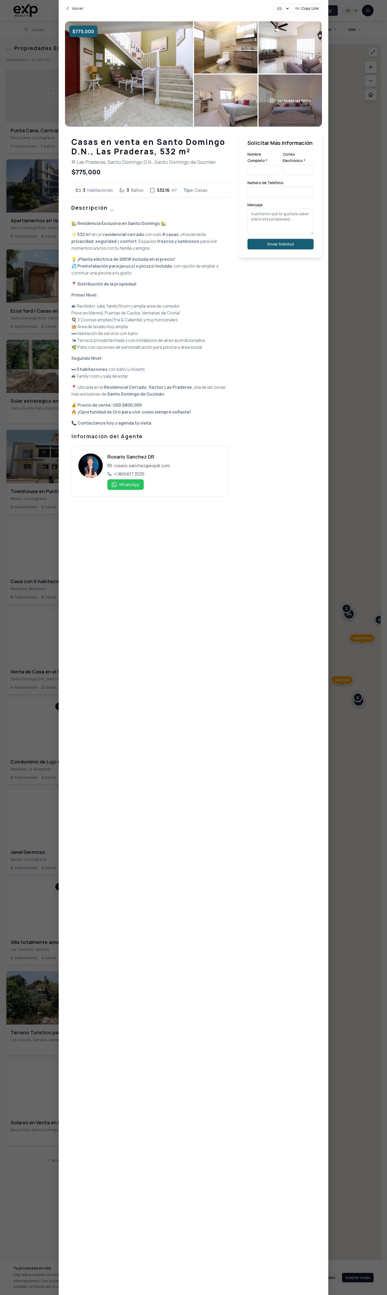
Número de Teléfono (265, 182)
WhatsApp (129, 485)
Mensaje (255, 204)
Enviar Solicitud (280, 244)
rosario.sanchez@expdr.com (142, 466)
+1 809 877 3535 (129, 474)
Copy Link (310, 8)
